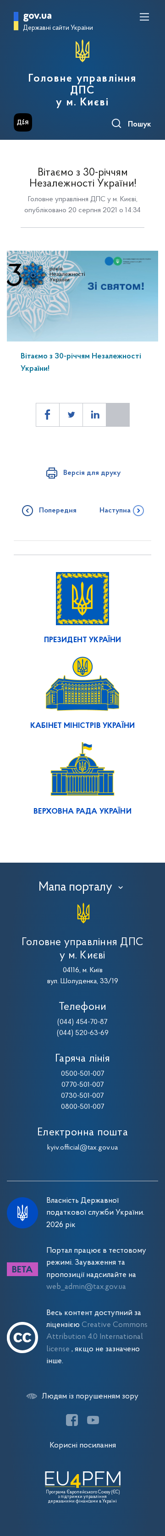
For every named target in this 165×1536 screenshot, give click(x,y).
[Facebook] (72, 1420)
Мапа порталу (75, 887)
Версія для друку (92, 473)
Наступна (115, 510)
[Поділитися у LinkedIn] (94, 414)
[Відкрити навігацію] (144, 17)
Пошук (139, 125)
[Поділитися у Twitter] (71, 414)
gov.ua (37, 16)
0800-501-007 (82, 1107)
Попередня (58, 510)
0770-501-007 (82, 1085)
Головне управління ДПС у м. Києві (82, 90)
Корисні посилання (83, 1445)
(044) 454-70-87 (82, 1022)
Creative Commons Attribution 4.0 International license (97, 1337)
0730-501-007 (82, 1096)
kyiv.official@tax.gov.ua (82, 1147)
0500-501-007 (82, 1074)
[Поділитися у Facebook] (47, 414)
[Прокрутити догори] (149, 1485)
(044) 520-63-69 (83, 1033)
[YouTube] (93, 1420)
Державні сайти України (58, 28)
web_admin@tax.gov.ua (86, 1287)
